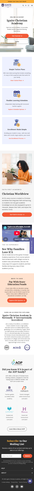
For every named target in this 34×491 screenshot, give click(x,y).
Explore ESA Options (16, 300)
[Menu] (32, 5)
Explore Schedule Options (16, 109)
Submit (27, 456)
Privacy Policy (22, 463)
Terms (23, 462)
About (3, 473)
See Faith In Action (16, 214)
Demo (17, 41)
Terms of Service (23, 482)
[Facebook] (12, 486)
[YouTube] (22, 486)
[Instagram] (17, 486)
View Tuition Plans (16, 80)
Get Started (16, 36)
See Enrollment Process (16, 138)
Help (3, 468)
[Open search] (23, 5)
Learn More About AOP (17, 429)
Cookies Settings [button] (6, 482)
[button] (32, 245)
